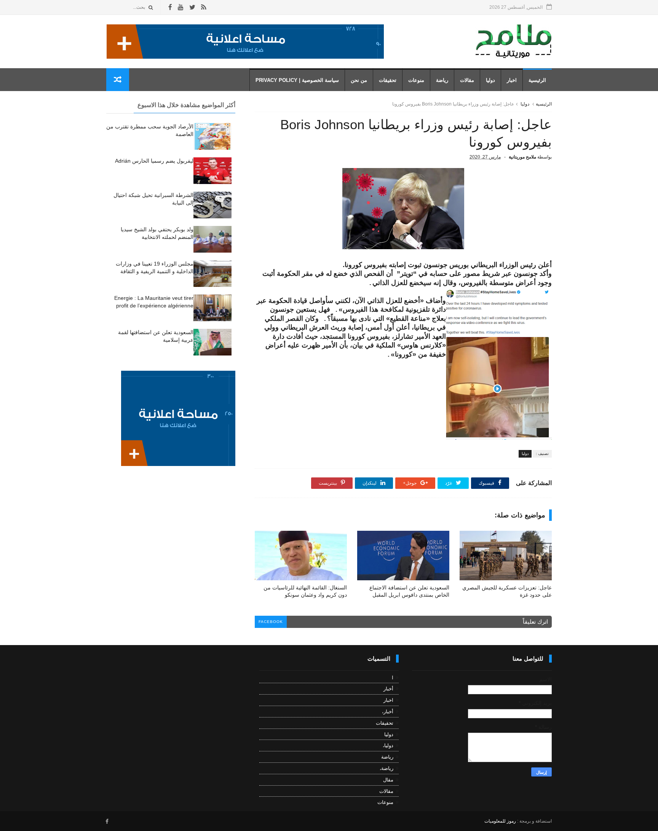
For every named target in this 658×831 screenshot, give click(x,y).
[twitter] (192, 7)
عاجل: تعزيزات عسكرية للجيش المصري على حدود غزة (507, 591)
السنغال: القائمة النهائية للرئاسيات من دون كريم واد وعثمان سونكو (305, 591)
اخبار (512, 80)
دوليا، (388, 745)
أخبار (388, 689)
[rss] (203, 7)
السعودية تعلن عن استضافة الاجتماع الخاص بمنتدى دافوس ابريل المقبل (409, 591)
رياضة (442, 80)
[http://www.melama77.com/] (245, 57)
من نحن (359, 80)
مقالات (467, 80)
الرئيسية (537, 80)
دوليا (490, 80)
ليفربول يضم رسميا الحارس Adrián (154, 161)
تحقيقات (387, 80)
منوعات (416, 80)
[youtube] (181, 7)
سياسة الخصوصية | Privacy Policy (297, 80)
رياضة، (386, 768)
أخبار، (387, 711)
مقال (388, 780)
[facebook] (170, 7)
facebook (271, 622)
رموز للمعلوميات (500, 821)
